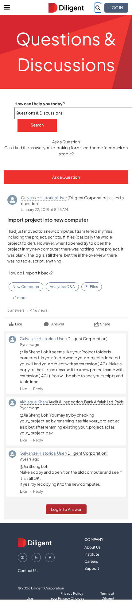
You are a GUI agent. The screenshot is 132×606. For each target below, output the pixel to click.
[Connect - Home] (66, 8)
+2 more (19, 297)
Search (37, 124)
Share (105, 324)
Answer (57, 324)
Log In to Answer (66, 509)
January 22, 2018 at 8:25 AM (44, 209)
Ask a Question (66, 177)
